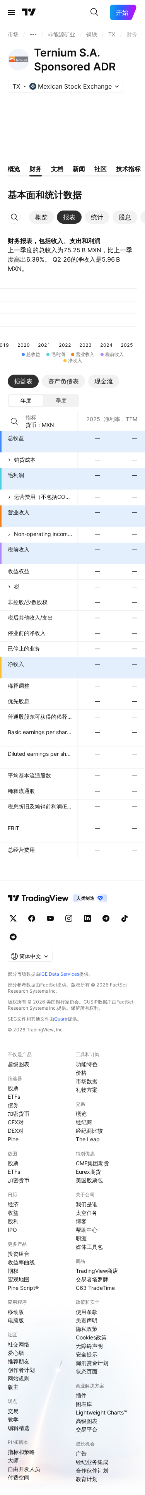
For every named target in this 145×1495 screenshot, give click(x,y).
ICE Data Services (59, 974)
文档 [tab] (57, 169)
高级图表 (86, 1421)
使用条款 (86, 1311)
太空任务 (86, 1212)
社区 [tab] (100, 169)
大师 (13, 1460)
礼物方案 (86, 1089)
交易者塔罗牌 (92, 1279)
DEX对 (16, 1130)
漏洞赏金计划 (92, 1363)
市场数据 (86, 1081)
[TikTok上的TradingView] (124, 918)
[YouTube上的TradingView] (50, 918)
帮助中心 (86, 1229)
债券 (13, 1105)
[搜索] (94, 12)
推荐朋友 (18, 1361)
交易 (13, 1411)
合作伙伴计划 (92, 1470)
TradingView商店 (97, 1270)
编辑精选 (18, 1428)
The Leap (88, 1139)
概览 (81, 1113)
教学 (13, 1419)
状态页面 (86, 1371)
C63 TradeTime (95, 1287)
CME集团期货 (92, 1163)
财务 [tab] (35, 169)
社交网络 (18, 1344)
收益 (13, 1212)
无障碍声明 (89, 1346)
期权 (13, 1270)
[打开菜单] (11, 12)
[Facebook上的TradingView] (31, 918)
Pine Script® (23, 1287)
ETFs (14, 1096)
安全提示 (86, 1354)
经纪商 (84, 1122)
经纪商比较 (89, 1130)
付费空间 (18, 1477)
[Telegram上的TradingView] (106, 918)
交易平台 (86, 1429)
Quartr (61, 1019)
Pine (13, 1139)
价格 (81, 1072)
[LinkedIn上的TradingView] (87, 918)
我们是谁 (86, 1204)
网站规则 (18, 1378)
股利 (13, 1221)
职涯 (81, 1238)
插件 (81, 1395)
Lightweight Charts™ (101, 1412)
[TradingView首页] (29, 12)
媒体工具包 (89, 1246)
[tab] (41, 217)
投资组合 (18, 1253)
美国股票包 (89, 1180)
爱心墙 (16, 1352)
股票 (13, 1088)
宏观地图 (18, 1279)
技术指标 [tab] (128, 169)
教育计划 (86, 1479)
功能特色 (86, 1064)
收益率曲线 (21, 1262)
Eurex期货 (88, 1171)
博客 (81, 1221)
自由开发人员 (24, 1469)
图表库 (84, 1404)
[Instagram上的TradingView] (68, 918)
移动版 (16, 1311)
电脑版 (16, 1320)
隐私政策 (86, 1328)
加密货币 (18, 1113)
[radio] (26, 400)
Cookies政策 (91, 1337)
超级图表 (18, 1064)
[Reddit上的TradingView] (13, 937)
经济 (13, 1204)
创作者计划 (21, 1370)
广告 (81, 1453)
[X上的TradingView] (13, 918)
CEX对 (16, 1122)
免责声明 (86, 1320)
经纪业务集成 (92, 1462)
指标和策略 (21, 1452)
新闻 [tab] (79, 169)
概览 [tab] (14, 169)
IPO (12, 1229)
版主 (13, 1387)
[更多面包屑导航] (33, 34)
